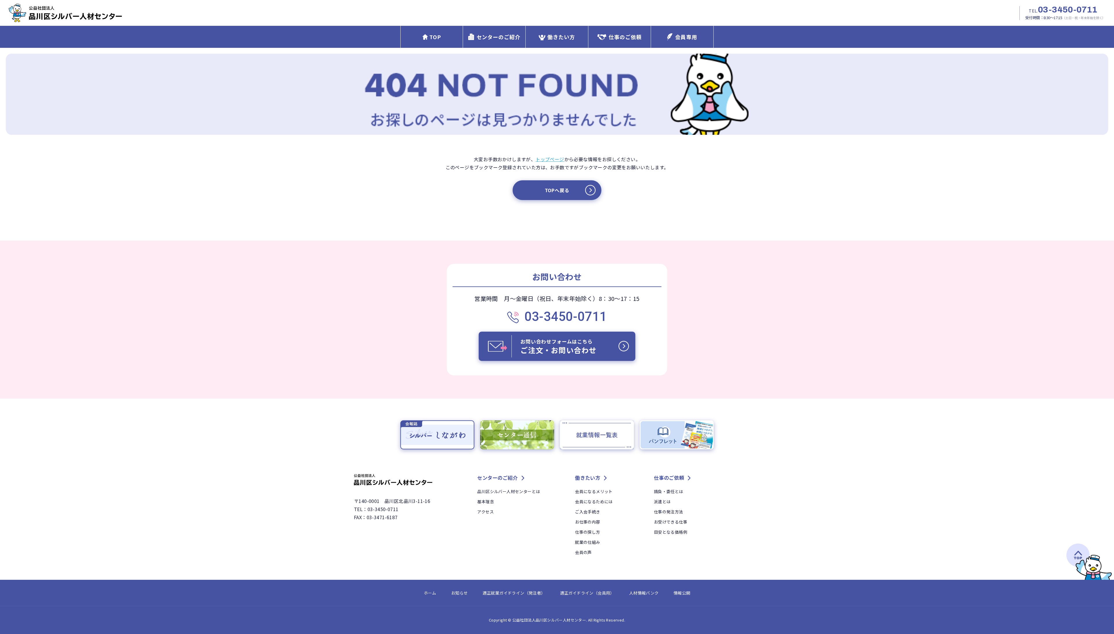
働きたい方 (561, 37)
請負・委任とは (668, 491)
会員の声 (583, 552)
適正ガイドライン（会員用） (587, 593)
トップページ (550, 159)
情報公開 (682, 593)
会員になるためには (594, 501)
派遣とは (662, 501)
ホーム (430, 593)
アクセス (485, 512)
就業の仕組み (587, 542)
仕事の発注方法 (668, 512)
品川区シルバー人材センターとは (508, 491)
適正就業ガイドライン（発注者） (514, 593)
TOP (435, 37)
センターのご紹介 (498, 37)
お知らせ (459, 593)
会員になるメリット (594, 491)
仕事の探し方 (587, 532)
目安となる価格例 (670, 532)
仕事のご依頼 (625, 37)
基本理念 (485, 501)
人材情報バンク (644, 593)
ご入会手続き (587, 512)
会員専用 (686, 37)
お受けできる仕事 (670, 522)
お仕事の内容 (587, 522)
